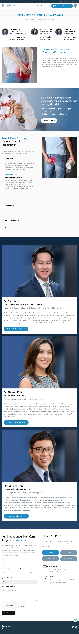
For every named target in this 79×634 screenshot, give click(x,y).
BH (74, 1)
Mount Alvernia (68, 558)
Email (22, 569)
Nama (4, 560)
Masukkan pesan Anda (8, 586)
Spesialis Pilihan (7, 578)
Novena (68, 552)
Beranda (16, 5)
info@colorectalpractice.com (57, 569)
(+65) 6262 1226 (53, 571)
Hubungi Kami (40, 5)
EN (69, 1)
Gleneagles (50, 558)
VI (76, 1)
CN (72, 1)
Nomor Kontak (6, 569)
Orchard (50, 552)
